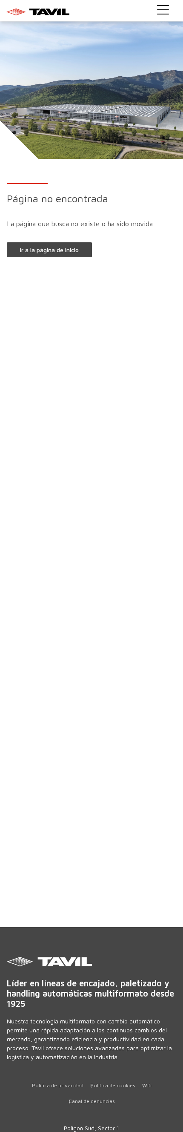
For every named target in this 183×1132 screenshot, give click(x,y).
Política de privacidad (57, 1085)
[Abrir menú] (163, 10)
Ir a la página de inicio (49, 249)
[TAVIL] (91, 961)
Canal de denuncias (92, 1101)
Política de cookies (112, 1085)
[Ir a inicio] (91, 11)
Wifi (147, 1085)
